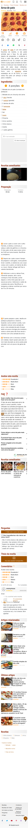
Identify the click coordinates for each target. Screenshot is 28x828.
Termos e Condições (18, 812)
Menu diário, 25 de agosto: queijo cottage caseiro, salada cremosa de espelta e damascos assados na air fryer (14, 708)
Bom (12, 384)
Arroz (24, 735)
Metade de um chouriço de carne (13, 94)
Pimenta (5, 118)
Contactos (19, 805)
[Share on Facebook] (2, 45)
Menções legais (20, 815)
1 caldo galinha (7, 130)
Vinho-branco (7, 735)
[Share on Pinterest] (24, 45)
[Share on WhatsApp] (13, 45)
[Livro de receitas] (13, 2)
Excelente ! (14, 379)
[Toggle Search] (21, 2)
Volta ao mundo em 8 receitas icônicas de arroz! (19, 625)
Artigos (4, 815)
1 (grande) (8, 100)
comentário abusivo (17, 599)
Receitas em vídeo (7, 807)
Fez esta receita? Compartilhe (14, 561)
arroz (5, 50)
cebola (6, 100)
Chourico (6, 738)
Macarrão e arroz (10, 748)
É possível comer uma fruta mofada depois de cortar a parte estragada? (19, 720)
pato (11, 50)
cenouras (7, 106)
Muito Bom (14, 382)
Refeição (8, 745)
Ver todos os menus (7, 810)
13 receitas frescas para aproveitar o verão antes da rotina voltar (20, 694)
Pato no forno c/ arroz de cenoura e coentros (19, 474)
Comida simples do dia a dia (20, 662)
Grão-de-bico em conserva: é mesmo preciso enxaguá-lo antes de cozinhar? (19, 681)
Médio (12, 386)
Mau (12, 389)
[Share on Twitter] (19, 45)
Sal (3, 112)
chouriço (18, 71)
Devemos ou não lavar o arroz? (19, 635)
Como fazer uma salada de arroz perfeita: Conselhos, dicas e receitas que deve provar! (14, 650)
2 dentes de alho (8, 103)
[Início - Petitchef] (2, 5)
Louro (4, 115)
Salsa (4, 109)
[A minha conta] (17, 2)
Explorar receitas (6, 743)
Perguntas (4, 812)
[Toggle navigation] (25, 2)
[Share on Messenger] (8, 45)
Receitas (4, 805)
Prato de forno (10, 752)
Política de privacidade (18, 808)
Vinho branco (6, 124)
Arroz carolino (7, 121)
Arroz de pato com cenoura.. (6, 472)
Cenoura (17, 735)
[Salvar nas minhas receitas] (24, 40)
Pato (13, 738)
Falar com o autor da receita (15, 532)
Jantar (14, 745)
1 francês (7, 97)
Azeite (4, 127)
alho (5, 97)
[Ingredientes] (2, 414)
